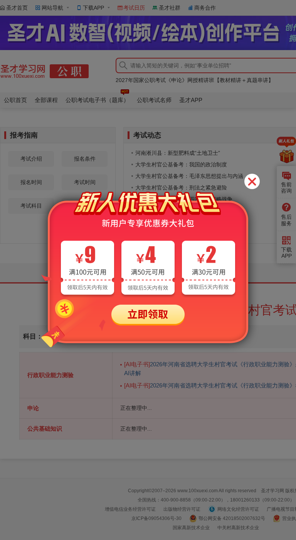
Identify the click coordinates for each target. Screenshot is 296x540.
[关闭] (252, 181)
